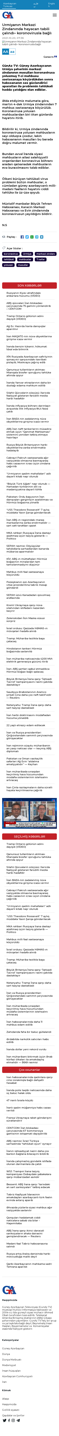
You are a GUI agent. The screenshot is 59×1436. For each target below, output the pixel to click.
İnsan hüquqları (11, 1370)
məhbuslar (25, 259)
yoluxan (8, 265)
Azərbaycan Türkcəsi (9, 5)
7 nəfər (41, 259)
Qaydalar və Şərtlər (13, 1415)
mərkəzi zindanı (46, 254)
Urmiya (27, 254)
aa (12, 52)
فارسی (36, 5)
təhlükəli (9, 259)
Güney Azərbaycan (13, 1348)
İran (4, 1382)
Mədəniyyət (9, 1365)
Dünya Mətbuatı (11, 1359)
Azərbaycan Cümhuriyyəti (17, 1376)
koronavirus (11, 254)
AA (5, 52)
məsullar (23, 265)
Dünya (6, 1354)
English (51, 5)
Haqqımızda (9, 1404)
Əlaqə (5, 1398)
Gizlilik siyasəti (10, 1410)
